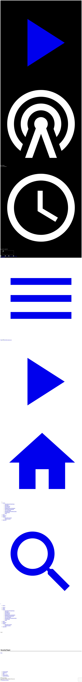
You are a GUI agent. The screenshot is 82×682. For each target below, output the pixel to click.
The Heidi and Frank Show (9, 504)
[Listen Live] (41, 41)
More (1, 652)
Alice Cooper (7, 507)
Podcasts (4, 515)
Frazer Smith (7, 512)
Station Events (8, 518)
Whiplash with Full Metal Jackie (11, 511)
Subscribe (4, 519)
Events (4, 516)
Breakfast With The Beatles (10, 508)
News (4, 514)
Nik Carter (7, 505)
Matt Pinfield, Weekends (9, 509)
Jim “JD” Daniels (8, 510)
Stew (6, 513)
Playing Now (2, 257)
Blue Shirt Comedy (8, 517)
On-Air (4, 502)
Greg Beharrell (7, 506)
